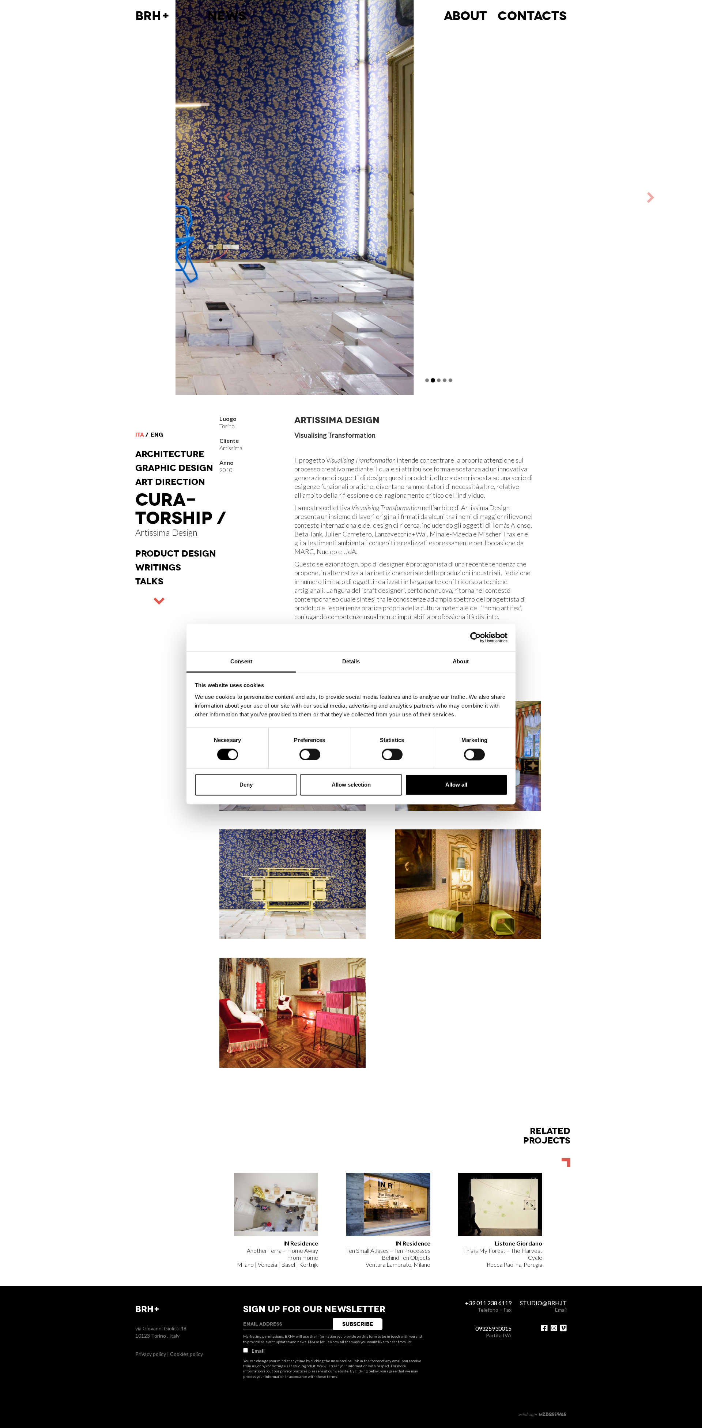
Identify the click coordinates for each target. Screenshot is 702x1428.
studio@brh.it (304, 1366)
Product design (175, 554)
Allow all (456, 785)
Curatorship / (180, 509)
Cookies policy (186, 1354)
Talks (149, 581)
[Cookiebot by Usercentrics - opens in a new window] (475, 637)
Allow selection (351, 785)
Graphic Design (174, 468)
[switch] (309, 754)
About (465, 16)
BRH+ (152, 16)
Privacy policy (150, 1354)
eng (157, 434)
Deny (246, 785)
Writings (158, 567)
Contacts (532, 16)
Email (258, 1351)
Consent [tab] (241, 661)
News (226, 16)
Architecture (169, 454)
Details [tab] (351, 661)
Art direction (170, 482)
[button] (307, 197)
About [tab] (461, 661)
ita (139, 434)
